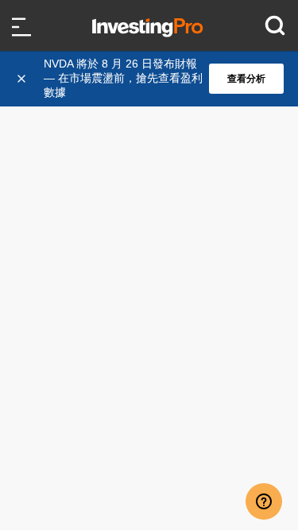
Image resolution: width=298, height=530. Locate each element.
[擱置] (23, 79)
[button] (157, 78)
